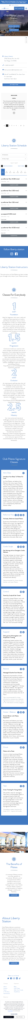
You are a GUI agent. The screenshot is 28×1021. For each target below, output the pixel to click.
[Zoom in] (26, 38)
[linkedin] (17, 978)
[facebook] (16, 255)
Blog (15, 986)
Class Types (17, 988)
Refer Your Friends (18, 990)
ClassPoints (17, 991)
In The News (7, 991)
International (7, 993)
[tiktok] (20, 978)
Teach (5, 990)
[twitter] (8, 978)
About (5, 986)
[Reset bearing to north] (26, 42)
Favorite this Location (15, 22)
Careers (5, 988)
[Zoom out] (26, 40)
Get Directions (14, 84)
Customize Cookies (14, 1014)
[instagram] (11, 255)
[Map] (14, 46)
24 (20, 125)
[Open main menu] (26, 8)
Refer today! (23, 2)
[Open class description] (26, 179)
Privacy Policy (10, 1010)
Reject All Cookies (19, 1017)
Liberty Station (15, 5)
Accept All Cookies (8, 1017)
